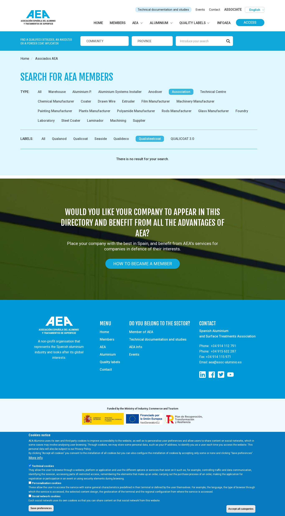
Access (250, 22)
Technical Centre (213, 92)
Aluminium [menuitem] (159, 23)
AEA (103, 347)
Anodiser (155, 92)
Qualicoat (80, 139)
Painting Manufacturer (55, 111)
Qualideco (121, 139)
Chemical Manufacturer (56, 101)
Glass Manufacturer (213, 111)
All (40, 92)
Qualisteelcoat (150, 139)
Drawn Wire (106, 101)
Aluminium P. (82, 92)
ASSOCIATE (233, 9)
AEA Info (135, 347)
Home (24, 59)
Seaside (101, 139)
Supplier (139, 121)
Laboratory (46, 121)
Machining (118, 121)
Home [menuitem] (98, 23)
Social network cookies (46, 496)
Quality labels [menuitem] (192, 23)
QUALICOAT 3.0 (182, 139)
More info (36, 458)
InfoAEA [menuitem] (224, 23)
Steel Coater (70, 121)
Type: (24, 92)
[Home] (40, 17)
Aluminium (108, 354)
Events (200, 9)
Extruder (128, 101)
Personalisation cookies (46, 483)
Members (107, 339)
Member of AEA (141, 332)
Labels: (26, 139)
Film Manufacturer (155, 101)
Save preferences (41, 508)
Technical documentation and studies (163, 9)
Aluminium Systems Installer (120, 92)
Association (181, 92)
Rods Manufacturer (177, 111)
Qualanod (59, 139)
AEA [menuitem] (135, 23)
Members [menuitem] (118, 23)
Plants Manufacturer (94, 111)
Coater (86, 101)
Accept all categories (240, 508)
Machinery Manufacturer (195, 101)
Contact (214, 9)
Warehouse (57, 92)
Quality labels (110, 362)
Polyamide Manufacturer (136, 111)
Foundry (242, 111)
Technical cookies (43, 465)
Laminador (95, 121)
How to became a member (142, 263)
